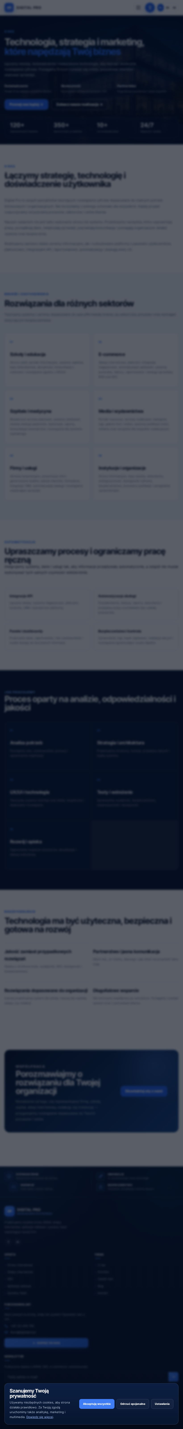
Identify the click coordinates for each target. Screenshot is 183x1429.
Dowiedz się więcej (39, 1417)
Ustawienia (162, 1403)
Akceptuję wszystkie (97, 1403)
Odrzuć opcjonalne (132, 1403)
